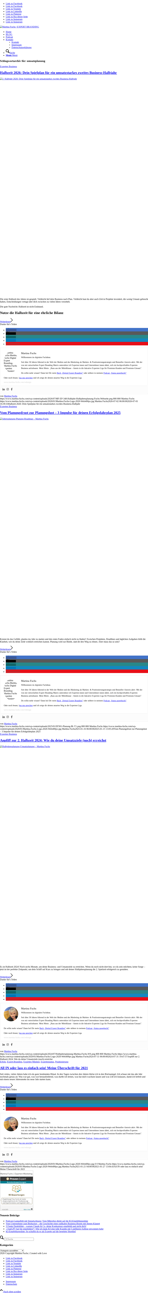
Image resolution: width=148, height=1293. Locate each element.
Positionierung (61, 1062)
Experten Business (8, 66)
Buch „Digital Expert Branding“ (70, 373)
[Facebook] (11, 389)
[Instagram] (7, 389)
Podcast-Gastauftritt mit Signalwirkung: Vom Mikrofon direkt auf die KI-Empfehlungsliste (47, 1221)
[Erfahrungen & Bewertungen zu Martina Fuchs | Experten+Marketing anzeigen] (16, 1210)
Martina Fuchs (10, 396)
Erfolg (3, 1062)
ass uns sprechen (26, 378)
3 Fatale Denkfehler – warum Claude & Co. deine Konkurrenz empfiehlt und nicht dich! (46, 1226)
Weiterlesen (5, 321)
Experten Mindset (31, 1062)
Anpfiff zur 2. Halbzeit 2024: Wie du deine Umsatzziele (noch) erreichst (53, 740)
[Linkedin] (3, 389)
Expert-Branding (14, 1062)
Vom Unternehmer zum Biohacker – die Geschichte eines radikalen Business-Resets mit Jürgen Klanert (53, 1223)
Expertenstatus (47, 1062)
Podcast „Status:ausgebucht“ (114, 373)
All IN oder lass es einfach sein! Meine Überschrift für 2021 (44, 1068)
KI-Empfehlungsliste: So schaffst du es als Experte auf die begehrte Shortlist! (41, 1231)
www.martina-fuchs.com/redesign (17, 382)
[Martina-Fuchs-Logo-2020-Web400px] (19, 27)
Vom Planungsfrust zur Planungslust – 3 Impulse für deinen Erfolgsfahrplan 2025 (60, 413)
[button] (11, 330)
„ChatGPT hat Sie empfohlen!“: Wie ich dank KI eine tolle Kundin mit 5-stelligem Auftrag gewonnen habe (54, 1229)
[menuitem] (77, 32)
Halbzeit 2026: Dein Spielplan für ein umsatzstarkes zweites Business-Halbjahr (58, 73)
